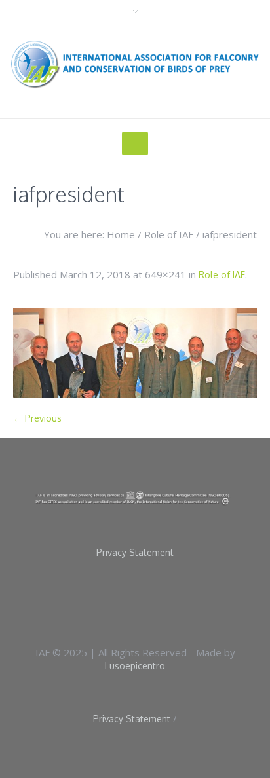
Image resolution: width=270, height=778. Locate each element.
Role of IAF (168, 234)
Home (121, 234)
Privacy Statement (135, 552)
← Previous (37, 418)
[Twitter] (159, 600)
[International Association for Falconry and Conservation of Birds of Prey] (135, 64)
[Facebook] (117, 600)
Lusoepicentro (135, 665)
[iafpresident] (135, 353)
